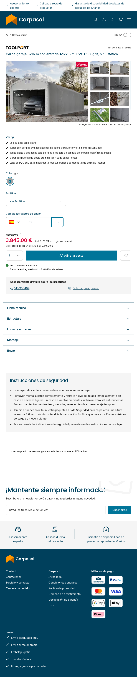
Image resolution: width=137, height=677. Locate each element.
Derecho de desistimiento (65, 594)
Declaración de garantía (63, 600)
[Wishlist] (112, 20)
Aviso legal (55, 577)
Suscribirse (120, 510)
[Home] (8, 34)
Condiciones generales (63, 582)
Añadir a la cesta (71, 255)
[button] (120, 19)
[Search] (95, 20)
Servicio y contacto (17, 582)
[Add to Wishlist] (125, 256)
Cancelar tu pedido (17, 588)
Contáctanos (13, 577)
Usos (52, 605)
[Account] (104, 20)
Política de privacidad (62, 588)
